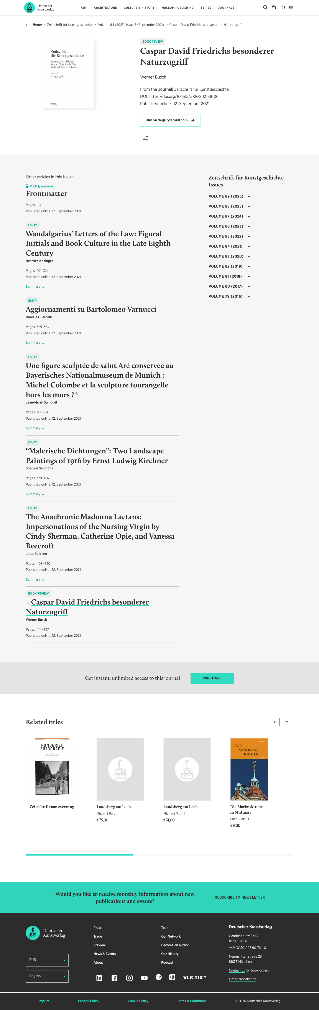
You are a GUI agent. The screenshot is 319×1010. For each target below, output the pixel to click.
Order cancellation (242, 979)
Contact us (237, 970)
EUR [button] (32, 960)
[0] (274, 7)
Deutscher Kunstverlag (264, 1001)
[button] (145, 139)
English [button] (35, 976)
